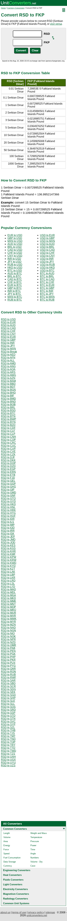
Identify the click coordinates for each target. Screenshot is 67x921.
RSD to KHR (8, 551)
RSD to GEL (8, 480)
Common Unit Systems (16, 903)
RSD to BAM (8, 381)
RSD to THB (8, 730)
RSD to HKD (8, 504)
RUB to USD (14, 264)
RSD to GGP (8, 483)
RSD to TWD (8, 750)
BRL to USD (14, 247)
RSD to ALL (8, 360)
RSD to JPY (8, 345)
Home (3, 8)
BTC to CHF (47, 282)
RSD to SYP (8, 724)
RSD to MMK (8, 601)
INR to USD (14, 258)
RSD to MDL (8, 592)
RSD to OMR (8, 645)
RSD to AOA (8, 369)
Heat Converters (12, 875)
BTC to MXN (47, 296)
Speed (6, 853)
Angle (33, 853)
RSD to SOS (8, 706)
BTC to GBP (47, 288)
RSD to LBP (8, 574)
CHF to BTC (14, 282)
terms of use (19, 912)
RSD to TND (8, 739)
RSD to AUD (8, 325)
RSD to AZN (8, 378)
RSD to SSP (8, 712)
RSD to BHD (8, 392)
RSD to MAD (8, 589)
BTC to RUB (47, 299)
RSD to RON (8, 671)
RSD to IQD (8, 527)
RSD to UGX (8, 759)
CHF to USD (14, 252)
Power (33, 845)
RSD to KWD (8, 563)
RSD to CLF (8, 431)
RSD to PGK (8, 654)
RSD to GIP (7, 489)
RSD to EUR (8, 322)
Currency (7, 866)
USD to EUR (47, 235)
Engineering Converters (16, 870)
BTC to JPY (47, 294)
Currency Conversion (15, 8)
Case (32, 866)
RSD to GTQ (8, 498)
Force (6, 849)
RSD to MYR (8, 621)
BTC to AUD (47, 273)
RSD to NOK (8, 636)
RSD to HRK (8, 510)
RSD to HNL (8, 507)
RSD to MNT (8, 604)
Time (32, 849)
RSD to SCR (8, 686)
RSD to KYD (8, 566)
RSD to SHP (8, 698)
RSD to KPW (8, 557)
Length (6, 833)
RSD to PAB (8, 648)
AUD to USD (14, 244)
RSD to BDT (8, 386)
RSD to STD (8, 715)
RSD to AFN (8, 357)
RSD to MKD (8, 598)
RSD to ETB (8, 475)
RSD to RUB (8, 674)
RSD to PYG (8, 665)
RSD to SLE (8, 701)
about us (5, 912)
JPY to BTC (14, 294)
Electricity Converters (15, 889)
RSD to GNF (8, 495)
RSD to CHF (8, 331)
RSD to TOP (8, 742)
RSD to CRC (8, 442)
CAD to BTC (14, 279)
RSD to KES (8, 545)
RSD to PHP (8, 657)
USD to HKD (47, 267)
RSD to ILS (7, 522)
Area (5, 841)
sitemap (50, 912)
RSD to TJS (8, 733)
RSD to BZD (8, 425)
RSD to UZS (8, 765)
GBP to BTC (14, 288)
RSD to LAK (8, 571)
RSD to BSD (8, 410)
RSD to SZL (8, 727)
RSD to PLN (8, 662)
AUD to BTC (14, 273)
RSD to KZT (8, 568)
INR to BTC (14, 291)
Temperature (36, 837)
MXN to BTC (14, 296)
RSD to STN (8, 718)
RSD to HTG (8, 513)
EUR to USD (14, 235)
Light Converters (12, 884)
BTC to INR (46, 291)
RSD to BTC (8, 413)
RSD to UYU (8, 762)
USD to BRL (47, 247)
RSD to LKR (8, 577)
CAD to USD (14, 250)
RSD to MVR (8, 615)
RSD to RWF (8, 677)
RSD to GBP (8, 340)
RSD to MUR (8, 612)
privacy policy (36, 912)
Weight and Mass (38, 833)
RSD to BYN (8, 422)
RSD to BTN (8, 416)
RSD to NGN (8, 630)
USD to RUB (47, 264)
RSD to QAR (8, 668)
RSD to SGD (8, 695)
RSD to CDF (8, 428)
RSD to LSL (8, 583)
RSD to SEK (8, 692)
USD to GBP (47, 238)
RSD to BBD (8, 384)
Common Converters (15, 828)
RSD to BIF (7, 395)
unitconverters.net (37, 915)
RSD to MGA (8, 595)
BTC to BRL (47, 276)
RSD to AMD (8, 363)
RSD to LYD (8, 586)
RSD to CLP (8, 433)
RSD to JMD (8, 539)
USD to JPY (47, 261)
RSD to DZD (8, 466)
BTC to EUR (47, 285)
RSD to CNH (8, 436)
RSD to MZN (8, 624)
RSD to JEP (8, 536)
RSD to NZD (8, 642)
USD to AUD (47, 244)
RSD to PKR (8, 659)
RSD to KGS (8, 548)
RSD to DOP (8, 463)
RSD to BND (8, 401)
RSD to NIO (8, 633)
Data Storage (9, 862)
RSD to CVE (8, 451)
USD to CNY (47, 255)
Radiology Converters (15, 898)
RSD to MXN (8, 348)
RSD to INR (8, 342)
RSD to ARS (8, 372)
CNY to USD (14, 255)
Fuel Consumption (11, 857)
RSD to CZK (8, 454)
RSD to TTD (8, 748)
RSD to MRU (8, 610)
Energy (6, 845)
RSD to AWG (8, 375)
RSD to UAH (8, 756)
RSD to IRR (8, 530)
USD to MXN (47, 241)
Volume (6, 837)
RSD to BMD (8, 398)
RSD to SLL (8, 703)
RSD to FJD (8, 477)
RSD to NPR (8, 639)
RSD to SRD (8, 709)
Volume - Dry (36, 862)
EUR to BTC (14, 285)
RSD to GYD (8, 501)
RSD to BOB (8, 404)
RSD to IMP (8, 524)
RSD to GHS (8, 486)
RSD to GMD (8, 492)
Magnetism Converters (16, 893)
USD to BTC (47, 270)
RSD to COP (8, 439)
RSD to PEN (8, 651)
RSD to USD (8, 319)
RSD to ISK (7, 533)
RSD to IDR (8, 519)
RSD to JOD (8, 542)
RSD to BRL (8, 407)
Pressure (34, 841)
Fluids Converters (13, 879)
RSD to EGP (8, 469)
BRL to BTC (14, 276)
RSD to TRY (8, 745)
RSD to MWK (8, 618)
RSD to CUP (8, 448)
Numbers (34, 857)
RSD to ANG (8, 366)
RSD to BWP (8, 419)
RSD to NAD (8, 627)
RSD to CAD (8, 328)
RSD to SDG (8, 689)
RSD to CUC (8, 445)
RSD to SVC (8, 721)
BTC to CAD (47, 279)
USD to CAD (47, 250)
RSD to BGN (8, 389)
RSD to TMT (8, 736)
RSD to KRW (8, 560)
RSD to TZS (8, 753)
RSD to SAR (8, 680)
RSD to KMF (8, 554)
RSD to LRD (8, 580)
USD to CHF (47, 252)
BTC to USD (14, 270)
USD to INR (47, 258)
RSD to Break (9, 351)
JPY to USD (14, 261)
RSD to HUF (8, 516)
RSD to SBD (8, 683)
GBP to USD (14, 238)
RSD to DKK (8, 460)
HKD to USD (14, 267)
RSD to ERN (8, 472)
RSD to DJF (8, 457)
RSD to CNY (8, 334)
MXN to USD (14, 241)
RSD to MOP (8, 607)
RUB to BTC (14, 299)
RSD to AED (8, 354)
